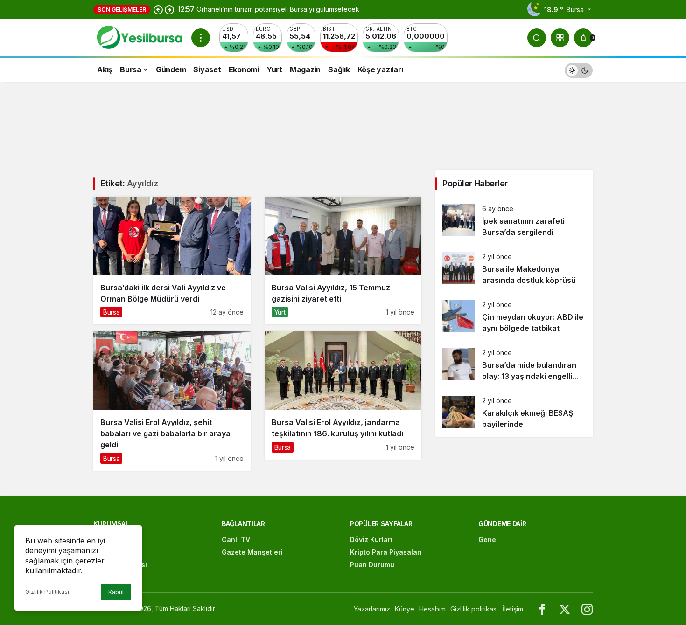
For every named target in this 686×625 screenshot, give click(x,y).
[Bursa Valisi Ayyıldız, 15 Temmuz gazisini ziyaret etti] (343, 260)
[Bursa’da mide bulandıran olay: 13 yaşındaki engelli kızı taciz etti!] (514, 365)
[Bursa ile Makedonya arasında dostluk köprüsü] (514, 269)
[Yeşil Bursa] (138, 36)
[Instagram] (587, 609)
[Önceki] (158, 9)
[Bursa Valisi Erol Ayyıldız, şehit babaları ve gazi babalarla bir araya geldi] (172, 400)
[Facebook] (542, 609)
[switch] (579, 69)
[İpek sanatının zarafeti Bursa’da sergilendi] (514, 221)
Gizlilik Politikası (47, 591)
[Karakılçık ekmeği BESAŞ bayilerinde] (514, 413)
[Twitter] (564, 609)
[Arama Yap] (536, 37)
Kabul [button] (116, 592)
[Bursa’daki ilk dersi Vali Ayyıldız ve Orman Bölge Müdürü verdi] (172, 260)
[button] (560, 37)
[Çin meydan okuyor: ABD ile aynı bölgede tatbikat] (514, 317)
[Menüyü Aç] (200, 37)
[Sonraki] (169, 9)
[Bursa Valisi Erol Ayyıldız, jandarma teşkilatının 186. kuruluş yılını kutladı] (343, 395)
